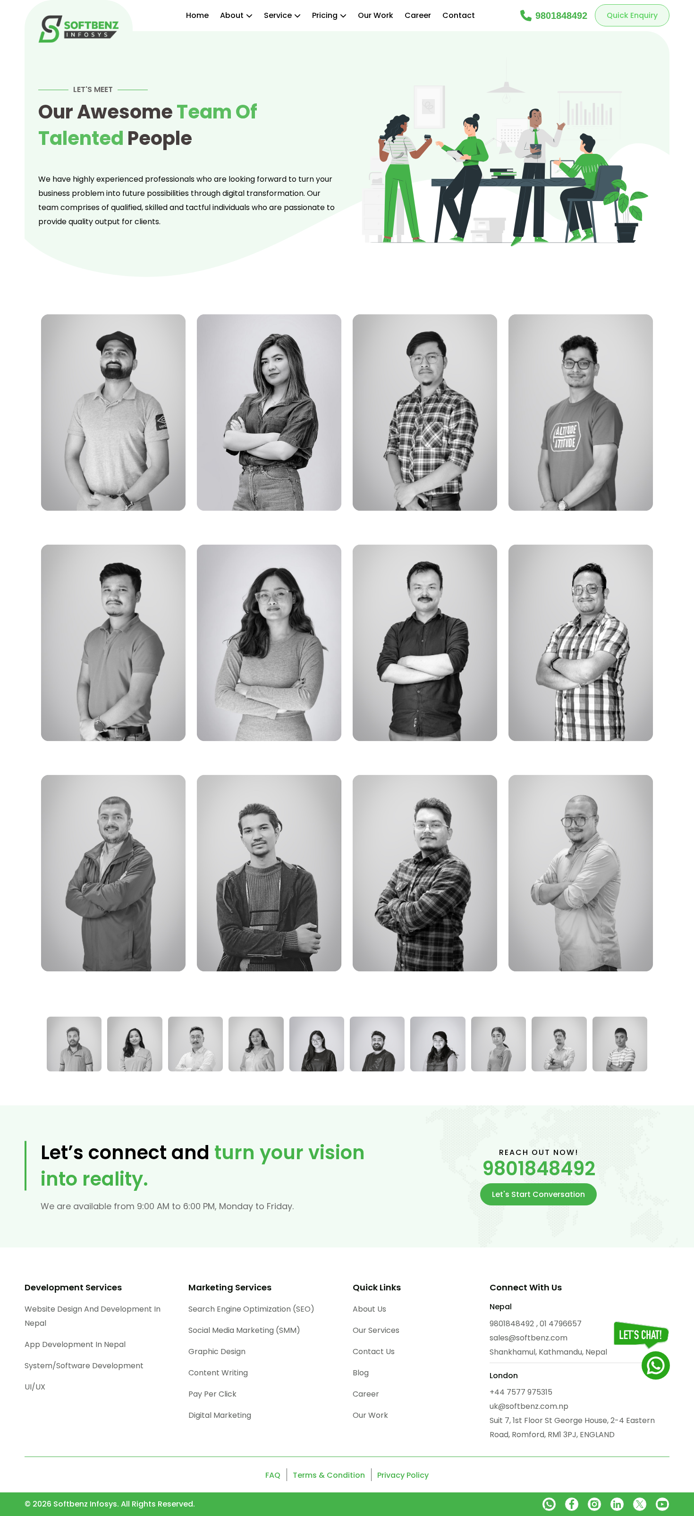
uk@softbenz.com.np (529, 1406)
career (366, 1394)
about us (369, 1309)
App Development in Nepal (75, 1344)
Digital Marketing (219, 1415)
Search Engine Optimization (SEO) (251, 1309)
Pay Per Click (212, 1394)
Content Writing (218, 1372)
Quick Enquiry (632, 15)
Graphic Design (216, 1351)
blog (361, 1372)
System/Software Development (84, 1365)
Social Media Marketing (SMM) (244, 1330)
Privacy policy (403, 1475)
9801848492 (561, 15)
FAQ (272, 1475)
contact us (374, 1351)
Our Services (376, 1330)
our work (370, 1415)
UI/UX (35, 1386)
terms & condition (329, 1475)
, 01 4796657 (559, 1323)
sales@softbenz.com (528, 1337)
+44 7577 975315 (521, 1392)
